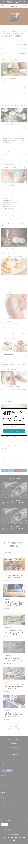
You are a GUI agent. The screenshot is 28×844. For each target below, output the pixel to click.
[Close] (25, 410)
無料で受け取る (14, 431)
